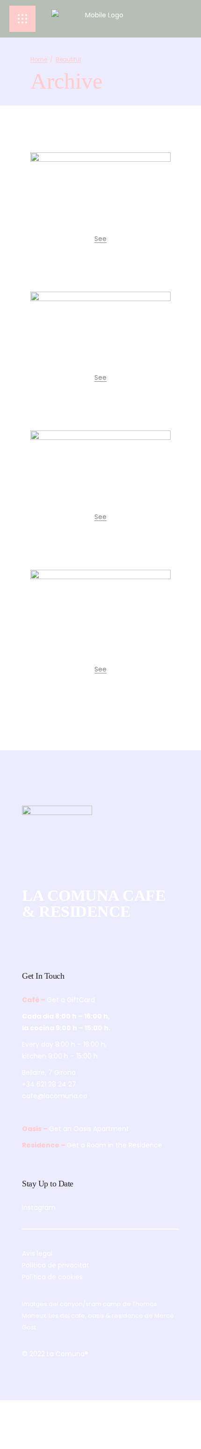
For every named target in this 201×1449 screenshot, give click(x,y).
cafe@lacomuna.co (54, 1096)
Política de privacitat (55, 1265)
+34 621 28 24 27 (49, 1084)
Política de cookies (52, 1277)
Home (38, 59)
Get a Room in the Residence (114, 1145)
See (100, 238)
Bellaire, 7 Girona (49, 1072)
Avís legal (37, 1253)
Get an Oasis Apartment (89, 1128)
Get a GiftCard (71, 999)
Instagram (39, 1207)
